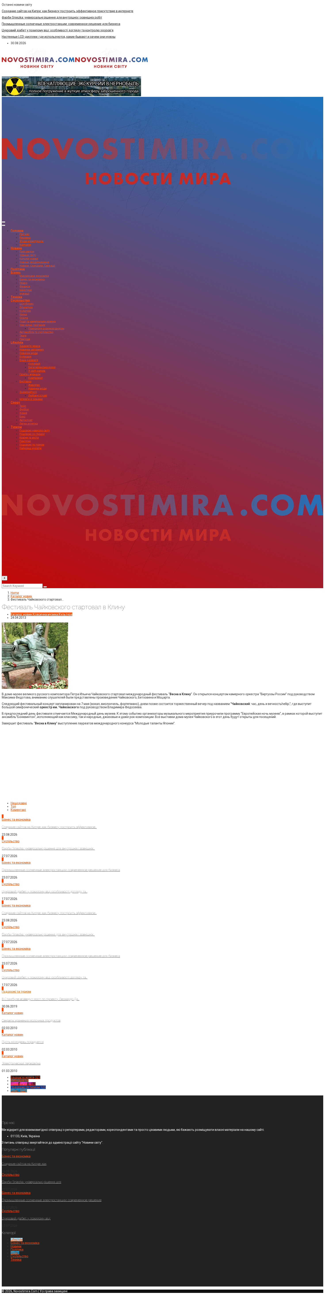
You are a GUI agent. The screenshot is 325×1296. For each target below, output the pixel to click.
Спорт (15, 402)
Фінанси (24, 286)
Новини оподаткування (34, 262)
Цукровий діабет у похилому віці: (26, 1218)
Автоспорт (25, 420)
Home (15, 593)
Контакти (25, 244)
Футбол (24, 409)
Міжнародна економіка (34, 276)
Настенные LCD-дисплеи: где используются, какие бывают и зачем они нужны (58, 36)
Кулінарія (25, 356)
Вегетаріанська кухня (41, 367)
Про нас (24, 234)
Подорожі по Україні (32, 434)
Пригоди (24, 339)
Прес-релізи (26, 251)
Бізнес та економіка (32, 279)
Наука (23, 314)
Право (23, 283)
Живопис (34, 385)
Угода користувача (31, 241)
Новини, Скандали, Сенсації (37, 265)
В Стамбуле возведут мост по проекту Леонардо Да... (40, 999)
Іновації (24, 293)
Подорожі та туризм (31, 444)
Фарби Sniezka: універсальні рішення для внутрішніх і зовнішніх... (48, 848)
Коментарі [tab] (18, 810)
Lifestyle (17, 342)
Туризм (16, 427)
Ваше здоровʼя (28, 360)
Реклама (25, 237)
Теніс (22, 406)
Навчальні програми (32, 325)
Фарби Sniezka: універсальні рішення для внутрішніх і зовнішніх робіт (52, 17)
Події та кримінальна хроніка (37, 321)
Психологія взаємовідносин (46, 328)
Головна (17, 230)
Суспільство (20, 300)
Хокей (23, 413)
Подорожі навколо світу (34, 430)
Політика (18, 269)
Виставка (25, 381)
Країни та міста (29, 437)
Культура (25, 310)
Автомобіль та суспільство (36, 332)
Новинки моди (28, 353)
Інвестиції (25, 290)
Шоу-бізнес (26, 303)
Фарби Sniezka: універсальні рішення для (31, 1182)
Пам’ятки (25, 441)
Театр (22, 335)
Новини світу (27, 255)
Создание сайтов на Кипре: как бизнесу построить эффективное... (49, 827)
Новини (16, 248)
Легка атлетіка (28, 423)
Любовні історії (37, 395)
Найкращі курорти (30, 448)
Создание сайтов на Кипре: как (24, 1164)
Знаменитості (28, 392)
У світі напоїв (36, 370)
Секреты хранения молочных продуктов (31, 1020)
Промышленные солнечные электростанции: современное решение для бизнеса (61, 24)
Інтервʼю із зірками (31, 399)
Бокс (22, 416)
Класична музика (45, 614)
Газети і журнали (29, 374)
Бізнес (16, 272)
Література (26, 307)
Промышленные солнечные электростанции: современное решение (51, 1200)
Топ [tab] (13, 806)
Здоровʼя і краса (29, 346)
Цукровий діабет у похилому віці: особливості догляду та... (44, 891)
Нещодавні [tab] (19, 803)
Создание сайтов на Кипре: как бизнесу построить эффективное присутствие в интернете (67, 11)
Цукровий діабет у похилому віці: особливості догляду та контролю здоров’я (57, 30)
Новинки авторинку (31, 349)
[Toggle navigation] (3, 222)
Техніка (16, 297)
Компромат (35, 377)
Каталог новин (28, 258)
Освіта (23, 318)
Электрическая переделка (21, 1063)
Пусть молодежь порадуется (23, 1042)
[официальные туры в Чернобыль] (71, 95)
